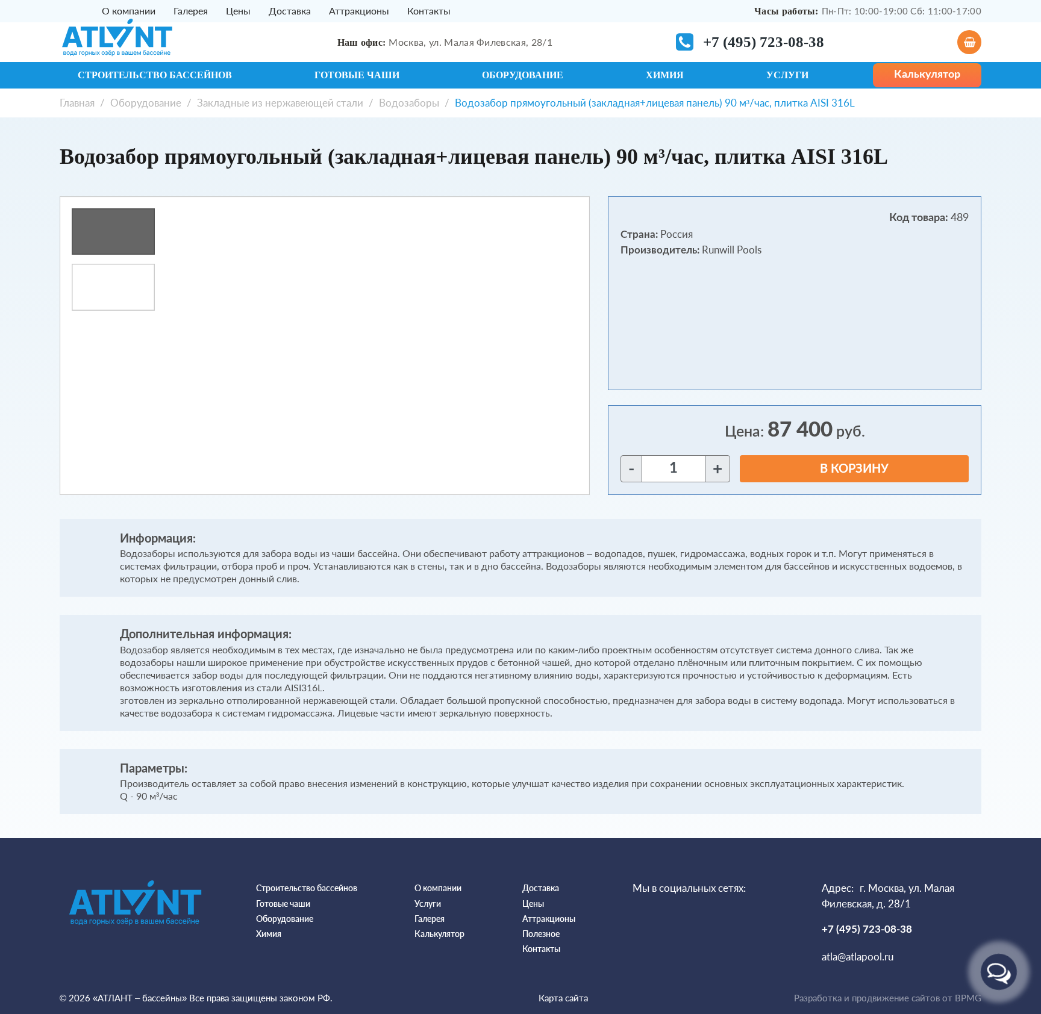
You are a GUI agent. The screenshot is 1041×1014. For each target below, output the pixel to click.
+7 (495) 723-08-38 (763, 42)
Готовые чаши (356, 75)
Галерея (191, 10)
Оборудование (522, 75)
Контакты (429, 10)
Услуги (787, 75)
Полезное (541, 933)
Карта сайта (563, 997)
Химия (665, 75)
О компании (128, 10)
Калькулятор (439, 933)
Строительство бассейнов (155, 75)
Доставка (290, 10)
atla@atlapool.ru (857, 956)
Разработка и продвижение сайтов (867, 997)
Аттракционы (359, 10)
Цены (238, 10)
